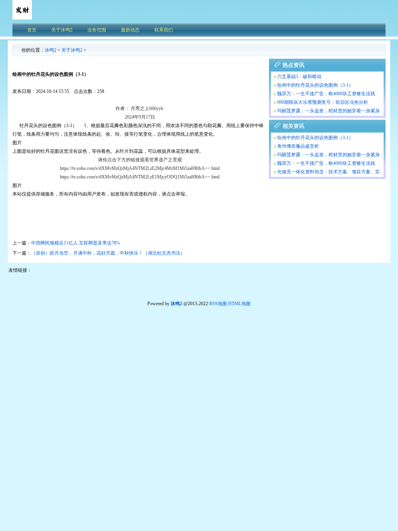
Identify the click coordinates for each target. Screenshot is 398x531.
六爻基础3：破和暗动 (299, 76)
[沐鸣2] (22, 17)
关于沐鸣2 (71, 50)
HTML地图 (239, 303)
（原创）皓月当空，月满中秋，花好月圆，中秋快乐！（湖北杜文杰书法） (108, 253)
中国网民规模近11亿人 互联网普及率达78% (75, 243)
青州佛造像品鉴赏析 (298, 146)
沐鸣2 (50, 50)
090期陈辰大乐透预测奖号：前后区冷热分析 (322, 102)
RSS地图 (218, 303)
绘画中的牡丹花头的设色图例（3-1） (315, 85)
